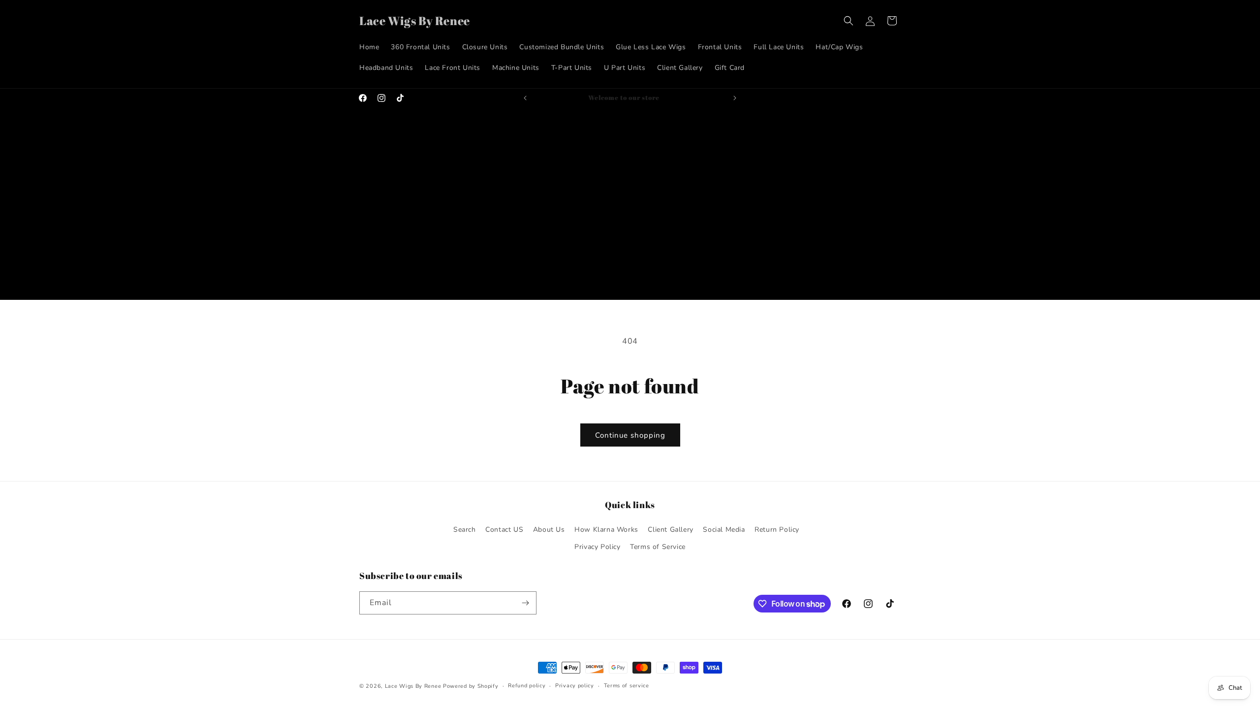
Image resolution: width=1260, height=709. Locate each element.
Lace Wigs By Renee (413, 686)
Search (464, 529)
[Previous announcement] (525, 98)
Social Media (724, 529)
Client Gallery (670, 529)
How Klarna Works (606, 529)
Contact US (504, 529)
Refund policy (526, 685)
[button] (848, 21)
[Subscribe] (525, 602)
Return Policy (777, 529)
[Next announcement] (735, 98)
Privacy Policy (597, 546)
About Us (549, 529)
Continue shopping (630, 435)
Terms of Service (658, 546)
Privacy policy (574, 685)
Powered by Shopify (471, 686)
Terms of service (626, 685)
